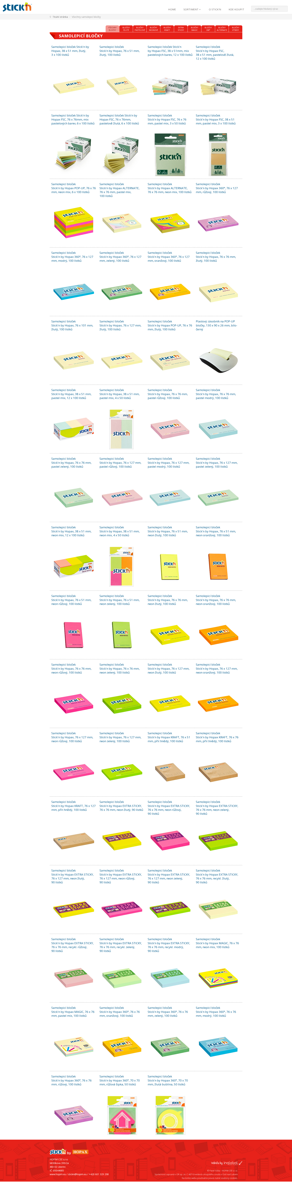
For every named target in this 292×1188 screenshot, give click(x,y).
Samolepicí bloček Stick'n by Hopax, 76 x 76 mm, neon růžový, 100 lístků (71, 668)
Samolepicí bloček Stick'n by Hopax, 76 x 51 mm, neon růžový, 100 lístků (71, 600)
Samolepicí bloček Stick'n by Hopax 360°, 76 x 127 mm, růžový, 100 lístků (217, 188)
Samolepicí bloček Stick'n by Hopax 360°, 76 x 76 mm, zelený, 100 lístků (168, 1012)
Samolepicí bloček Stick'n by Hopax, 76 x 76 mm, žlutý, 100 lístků (216, 257)
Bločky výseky (235, 28)
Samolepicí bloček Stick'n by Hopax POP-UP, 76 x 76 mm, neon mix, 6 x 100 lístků (73, 188)
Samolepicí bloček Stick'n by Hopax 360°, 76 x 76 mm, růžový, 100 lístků (71, 1080)
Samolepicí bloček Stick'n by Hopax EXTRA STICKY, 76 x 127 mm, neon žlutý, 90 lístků (72, 876)
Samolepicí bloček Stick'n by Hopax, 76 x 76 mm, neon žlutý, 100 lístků (168, 600)
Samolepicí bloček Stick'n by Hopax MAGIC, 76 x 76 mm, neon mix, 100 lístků (217, 943)
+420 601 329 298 (99, 1174)
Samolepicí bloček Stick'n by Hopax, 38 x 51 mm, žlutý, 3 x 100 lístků (70, 51)
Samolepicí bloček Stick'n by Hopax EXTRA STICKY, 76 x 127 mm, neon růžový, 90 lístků (121, 876)
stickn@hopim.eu (77, 1174)
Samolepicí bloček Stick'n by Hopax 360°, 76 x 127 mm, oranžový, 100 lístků (169, 257)
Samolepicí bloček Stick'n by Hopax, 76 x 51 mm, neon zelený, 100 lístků (120, 600)
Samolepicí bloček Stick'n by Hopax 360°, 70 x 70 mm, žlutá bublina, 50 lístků (168, 1080)
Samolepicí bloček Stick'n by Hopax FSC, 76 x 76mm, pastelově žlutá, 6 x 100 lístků (119, 119)
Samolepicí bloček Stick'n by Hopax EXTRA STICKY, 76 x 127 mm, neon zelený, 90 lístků (169, 876)
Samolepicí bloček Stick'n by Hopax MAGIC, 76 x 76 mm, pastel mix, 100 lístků (72, 1012)
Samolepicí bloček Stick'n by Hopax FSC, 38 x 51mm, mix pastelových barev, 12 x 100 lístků (170, 51)
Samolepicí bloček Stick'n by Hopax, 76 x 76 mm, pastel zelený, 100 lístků (71, 462)
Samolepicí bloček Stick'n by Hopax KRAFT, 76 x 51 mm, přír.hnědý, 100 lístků (169, 737)
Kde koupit (236, 9)
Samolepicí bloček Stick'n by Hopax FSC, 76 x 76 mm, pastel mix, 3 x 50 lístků (167, 119)
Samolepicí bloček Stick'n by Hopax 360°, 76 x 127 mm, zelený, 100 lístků (120, 257)
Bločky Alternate (222, 28)
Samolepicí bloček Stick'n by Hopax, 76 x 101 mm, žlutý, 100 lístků (72, 325)
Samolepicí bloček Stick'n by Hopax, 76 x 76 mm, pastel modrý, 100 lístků (216, 394)
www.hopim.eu (58, 1174)
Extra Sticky (181, 28)
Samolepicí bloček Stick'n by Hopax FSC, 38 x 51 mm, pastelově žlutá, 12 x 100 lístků (215, 53)
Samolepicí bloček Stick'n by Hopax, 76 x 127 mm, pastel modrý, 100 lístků (168, 462)
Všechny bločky (112, 28)
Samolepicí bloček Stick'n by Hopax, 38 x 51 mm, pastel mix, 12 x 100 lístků (71, 394)
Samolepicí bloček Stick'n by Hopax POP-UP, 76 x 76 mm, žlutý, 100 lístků (170, 325)
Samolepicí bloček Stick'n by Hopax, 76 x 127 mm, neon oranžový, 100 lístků (217, 668)
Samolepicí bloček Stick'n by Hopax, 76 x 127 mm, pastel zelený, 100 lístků (217, 462)
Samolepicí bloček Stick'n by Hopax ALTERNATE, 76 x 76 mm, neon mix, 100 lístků (169, 188)
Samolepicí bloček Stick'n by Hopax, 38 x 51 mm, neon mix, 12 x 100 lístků (71, 531)
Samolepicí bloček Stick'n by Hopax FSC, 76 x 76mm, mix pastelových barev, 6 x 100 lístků (72, 119)
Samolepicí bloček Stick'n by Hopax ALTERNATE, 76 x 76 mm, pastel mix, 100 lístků (119, 190)
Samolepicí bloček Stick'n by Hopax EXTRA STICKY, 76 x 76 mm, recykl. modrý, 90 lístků (169, 945)
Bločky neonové (153, 28)
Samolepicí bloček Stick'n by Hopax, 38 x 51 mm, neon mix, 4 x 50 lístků (120, 531)
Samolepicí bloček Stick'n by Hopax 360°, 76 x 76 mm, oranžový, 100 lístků (120, 1012)
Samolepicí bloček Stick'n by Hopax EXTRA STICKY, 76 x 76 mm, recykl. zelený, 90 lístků (121, 945)
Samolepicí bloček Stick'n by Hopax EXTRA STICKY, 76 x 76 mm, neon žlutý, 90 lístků (121, 806)
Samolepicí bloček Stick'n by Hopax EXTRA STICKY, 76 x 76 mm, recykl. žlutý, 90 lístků (217, 876)
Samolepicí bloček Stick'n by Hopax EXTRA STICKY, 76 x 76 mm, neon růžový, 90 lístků (169, 808)
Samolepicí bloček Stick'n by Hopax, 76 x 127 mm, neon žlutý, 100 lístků (168, 668)
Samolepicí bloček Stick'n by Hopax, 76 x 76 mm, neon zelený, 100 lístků (120, 668)
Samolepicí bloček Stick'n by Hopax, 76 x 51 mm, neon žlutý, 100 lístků (168, 531)
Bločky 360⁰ (208, 28)
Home (172, 9)
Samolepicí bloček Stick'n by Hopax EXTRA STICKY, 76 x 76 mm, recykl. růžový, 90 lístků (72, 945)
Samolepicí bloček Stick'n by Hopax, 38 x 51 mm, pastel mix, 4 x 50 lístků (120, 394)
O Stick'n (215, 9)
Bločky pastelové (140, 28)
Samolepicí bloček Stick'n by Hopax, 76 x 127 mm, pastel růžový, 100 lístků (120, 462)
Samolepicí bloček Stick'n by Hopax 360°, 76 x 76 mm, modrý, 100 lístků (216, 1012)
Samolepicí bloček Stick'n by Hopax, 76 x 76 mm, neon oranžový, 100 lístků (216, 600)
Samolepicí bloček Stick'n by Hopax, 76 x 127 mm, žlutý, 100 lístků (120, 325)
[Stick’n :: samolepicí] (26, 7)
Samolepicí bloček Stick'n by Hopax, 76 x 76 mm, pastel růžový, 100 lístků (168, 394)
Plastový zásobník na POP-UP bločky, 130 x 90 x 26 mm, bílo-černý (216, 325)
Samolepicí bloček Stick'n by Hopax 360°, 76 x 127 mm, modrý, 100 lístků (72, 257)
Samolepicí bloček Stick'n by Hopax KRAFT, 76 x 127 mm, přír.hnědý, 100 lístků (73, 806)
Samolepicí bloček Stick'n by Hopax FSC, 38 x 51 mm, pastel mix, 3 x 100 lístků (216, 119)
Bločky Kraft (167, 28)
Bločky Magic (194, 28)
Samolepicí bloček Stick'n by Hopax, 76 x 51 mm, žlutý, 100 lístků (120, 51)
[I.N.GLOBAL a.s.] (226, 1157)
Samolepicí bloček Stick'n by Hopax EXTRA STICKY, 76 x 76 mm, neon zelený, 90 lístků (217, 808)
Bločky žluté (126, 28)
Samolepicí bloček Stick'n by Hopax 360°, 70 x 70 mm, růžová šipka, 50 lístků (120, 1080)
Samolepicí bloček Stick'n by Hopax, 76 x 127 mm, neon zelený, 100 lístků (120, 737)
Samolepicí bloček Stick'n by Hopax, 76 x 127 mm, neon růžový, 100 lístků (72, 737)
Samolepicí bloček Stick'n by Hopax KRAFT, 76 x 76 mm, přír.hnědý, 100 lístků (217, 737)
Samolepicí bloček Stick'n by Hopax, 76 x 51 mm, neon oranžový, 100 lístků (216, 531)
